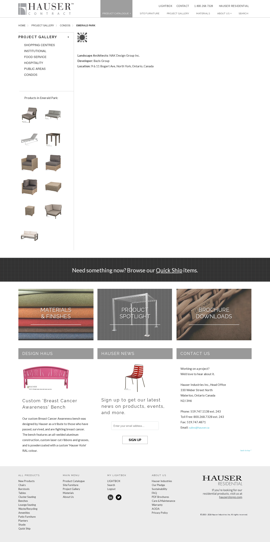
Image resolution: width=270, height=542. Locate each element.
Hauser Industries (162, 481)
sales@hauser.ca (199, 427)
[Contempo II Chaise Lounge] (29, 140)
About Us (224, 13)
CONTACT (181, 6)
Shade (21, 524)
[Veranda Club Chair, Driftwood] (29, 164)
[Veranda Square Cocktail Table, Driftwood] (52, 188)
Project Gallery (178, 13)
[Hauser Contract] (46, 9)
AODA (156, 508)
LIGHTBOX (165, 6)
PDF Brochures (160, 496)
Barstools (23, 489)
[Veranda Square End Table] (29, 212)
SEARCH (243, 13)
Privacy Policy (160, 512)
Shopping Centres (39, 45)
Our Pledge (158, 485)
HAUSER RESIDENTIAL (234, 6)
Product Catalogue (74, 481)
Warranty (157, 504)
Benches (23, 500)
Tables (22, 492)
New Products (26, 481)
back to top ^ (246, 450)
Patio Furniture (27, 516)
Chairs (22, 485)
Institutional (35, 51)
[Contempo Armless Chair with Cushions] (29, 116)
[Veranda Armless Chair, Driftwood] (52, 164)
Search (111, 485)
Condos (65, 25)
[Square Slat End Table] (52, 140)
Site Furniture (149, 13)
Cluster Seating (27, 496)
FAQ (154, 492)
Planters (23, 520)
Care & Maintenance (163, 500)
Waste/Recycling (27, 508)
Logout (111, 489)
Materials (203, 13)
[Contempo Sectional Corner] (52, 212)
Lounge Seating (27, 504)
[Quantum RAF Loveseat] (29, 236)
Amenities (24, 512)
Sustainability (159, 489)
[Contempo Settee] (52, 116)
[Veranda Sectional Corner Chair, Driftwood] (29, 188)
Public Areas (35, 68)
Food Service (35, 57)
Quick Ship (169, 270)
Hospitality (33, 63)
